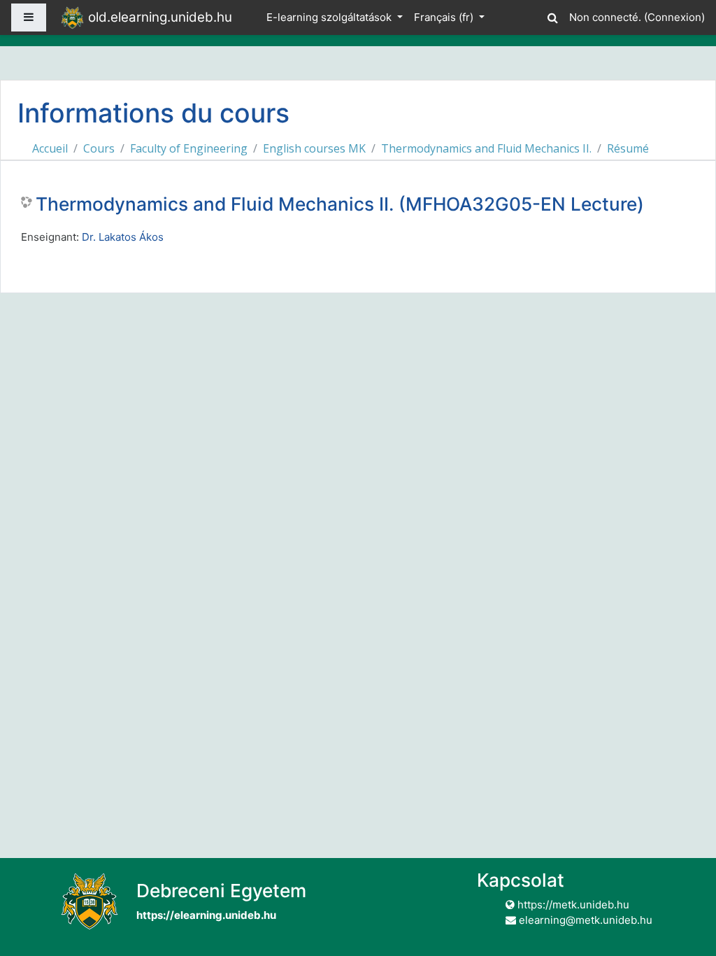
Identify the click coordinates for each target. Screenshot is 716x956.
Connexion (674, 17)
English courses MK (314, 148)
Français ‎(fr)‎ (445, 17)
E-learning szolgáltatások (330, 17)
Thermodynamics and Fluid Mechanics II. (486, 148)
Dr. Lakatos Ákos (123, 237)
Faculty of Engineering (189, 148)
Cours (99, 148)
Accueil (50, 148)
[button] (552, 16)
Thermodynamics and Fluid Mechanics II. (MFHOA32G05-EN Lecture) (340, 204)
